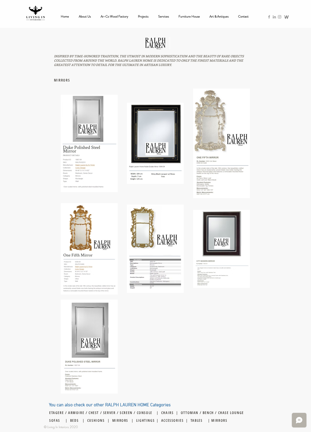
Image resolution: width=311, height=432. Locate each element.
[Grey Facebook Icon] (269, 17)
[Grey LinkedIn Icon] (274, 17)
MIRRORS (218, 420)
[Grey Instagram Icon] (279, 17)
